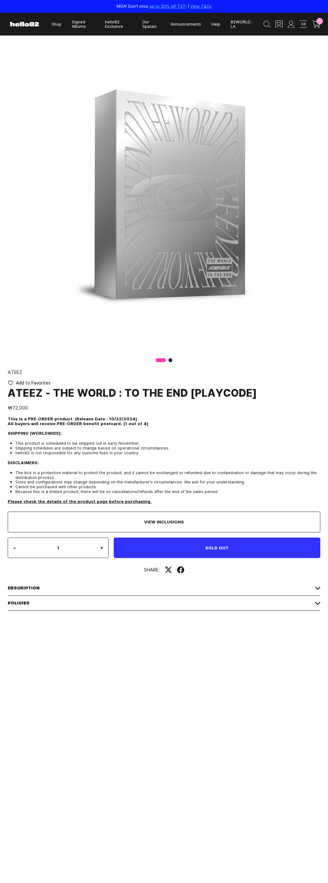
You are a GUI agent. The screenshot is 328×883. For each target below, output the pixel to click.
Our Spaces (149, 24)
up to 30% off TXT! (168, 6)
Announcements (185, 24)
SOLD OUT (217, 548)
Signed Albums (79, 24)
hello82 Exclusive (114, 24)
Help (215, 24)
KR (303, 23)
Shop (57, 24)
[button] (170, 360)
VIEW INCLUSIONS (164, 522)
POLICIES (18, 603)
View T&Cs (201, 6)
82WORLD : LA (242, 24)
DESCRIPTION (24, 588)
